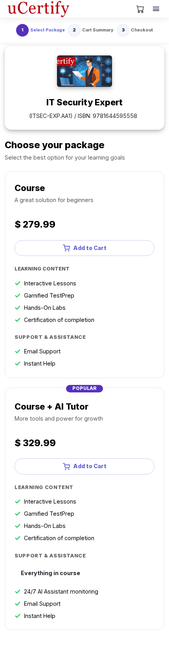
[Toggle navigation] (157, 9)
